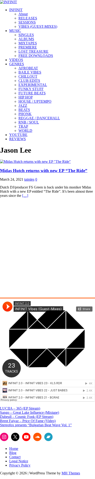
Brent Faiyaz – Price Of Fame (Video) (28, 421)
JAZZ (22, 106)
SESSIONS (27, 22)
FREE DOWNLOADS (35, 56)
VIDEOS (16, 60)
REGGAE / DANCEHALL (39, 118)
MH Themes (71, 473)
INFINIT (16, 10)
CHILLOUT (27, 76)
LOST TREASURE (33, 51)
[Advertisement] (47, 249)
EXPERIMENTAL (32, 85)
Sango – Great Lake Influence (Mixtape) (29, 412)
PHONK (25, 114)
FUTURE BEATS (32, 93)
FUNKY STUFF (31, 89)
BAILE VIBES (29, 72)
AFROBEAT (28, 68)
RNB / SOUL (28, 122)
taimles (29, 179)
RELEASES (27, 18)
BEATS (24, 110)
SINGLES (26, 35)
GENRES (16, 64)
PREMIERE (27, 47)
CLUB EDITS (29, 81)
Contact (15, 457)
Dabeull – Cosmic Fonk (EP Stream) (26, 417)
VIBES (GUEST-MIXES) (37, 26)
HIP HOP (25, 97)
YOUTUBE (18, 135)
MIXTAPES (27, 43)
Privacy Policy (19, 465)
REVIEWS (17, 139)
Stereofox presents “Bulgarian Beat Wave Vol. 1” (36, 425)
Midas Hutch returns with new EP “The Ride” (43, 170)
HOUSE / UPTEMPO (34, 101)
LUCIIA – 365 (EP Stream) (20, 408)
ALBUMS (26, 39)
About (23, 14)
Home (13, 449)
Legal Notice (18, 461)
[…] (25, 196)
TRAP (23, 126)
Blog (12, 453)
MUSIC (15, 31)
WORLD (25, 131)
